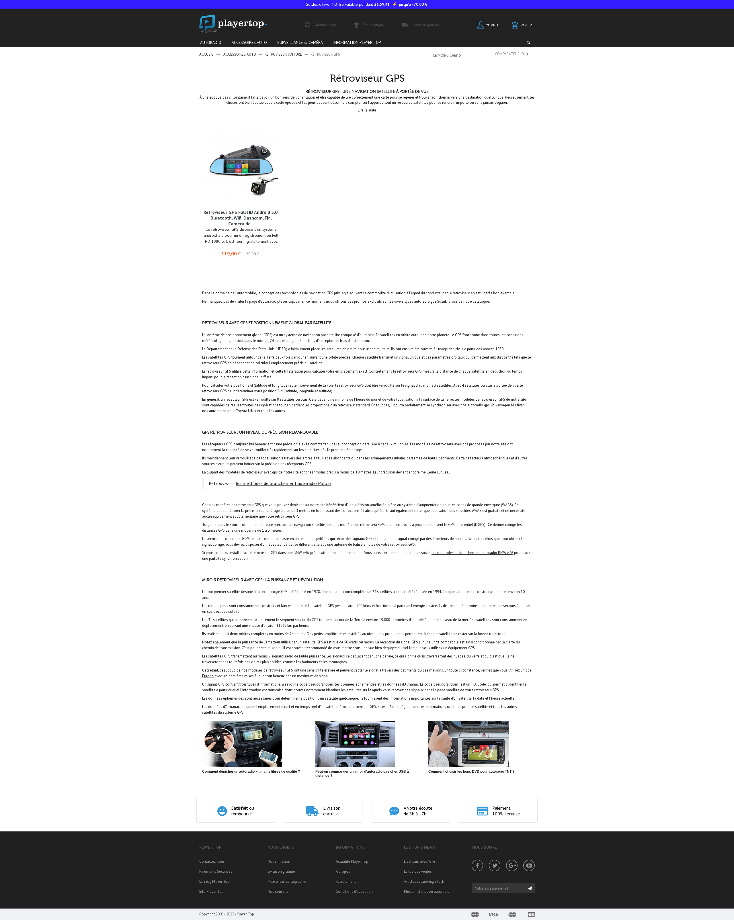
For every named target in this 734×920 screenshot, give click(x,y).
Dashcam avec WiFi (419, 861)
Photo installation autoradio (427, 891)
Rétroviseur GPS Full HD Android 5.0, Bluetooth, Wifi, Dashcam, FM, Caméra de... (241, 217)
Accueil (206, 54)
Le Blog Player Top (214, 881)
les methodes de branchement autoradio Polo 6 (283, 483)
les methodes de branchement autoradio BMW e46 (472, 552)
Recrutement (346, 881)
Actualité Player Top (352, 861)
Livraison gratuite (281, 871)
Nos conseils (278, 891)
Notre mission (279, 861)
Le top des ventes (418, 871)
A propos (343, 871)
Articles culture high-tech (424, 881)
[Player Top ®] (239, 23)
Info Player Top (211, 891)
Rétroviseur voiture (283, 54)
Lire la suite (367, 110)
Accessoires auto (239, 54)
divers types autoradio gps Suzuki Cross (426, 301)
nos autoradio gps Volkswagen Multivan (492, 405)
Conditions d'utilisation (354, 891)
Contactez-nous (212, 861)
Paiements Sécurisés (215, 871)
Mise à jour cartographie (287, 881)
